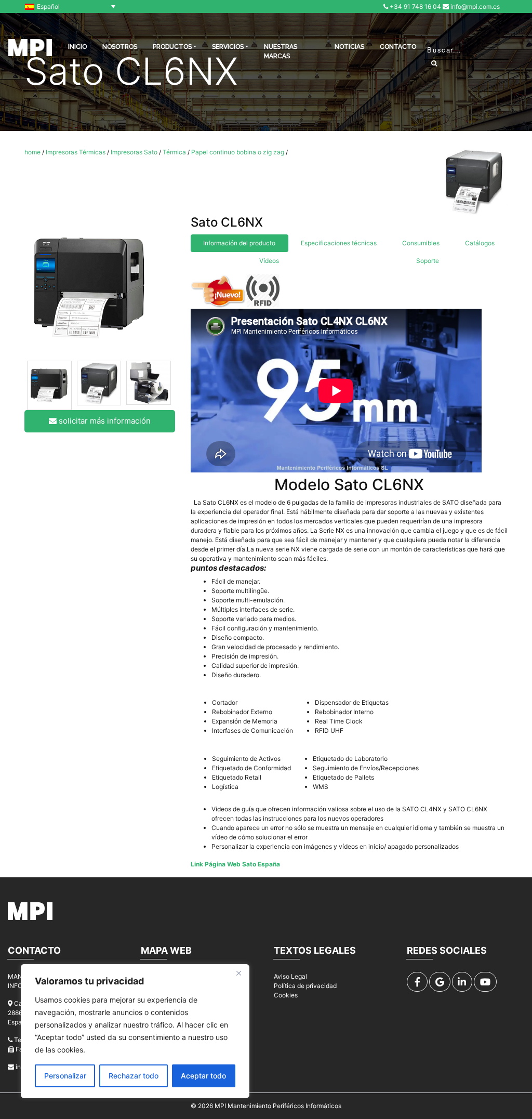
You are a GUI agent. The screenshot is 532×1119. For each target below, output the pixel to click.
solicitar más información (104, 421)
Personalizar (65, 1075)
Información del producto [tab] (239, 243)
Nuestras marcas (280, 51)
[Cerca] (238, 973)
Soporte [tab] (427, 261)
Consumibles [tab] (421, 243)
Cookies (286, 995)
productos (172, 46)
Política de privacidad (305, 986)
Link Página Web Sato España (235, 864)
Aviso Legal (290, 976)
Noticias (349, 46)
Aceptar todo (203, 1075)
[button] (72, 6)
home (32, 152)
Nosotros (119, 46)
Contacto (398, 46)
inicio (77, 46)
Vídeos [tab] (269, 261)
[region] (135, 1031)
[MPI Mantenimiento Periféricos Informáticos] (30, 47)
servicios (228, 46)
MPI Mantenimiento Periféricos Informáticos (278, 1106)
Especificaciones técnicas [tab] (339, 243)
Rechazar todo (133, 1075)
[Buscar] (434, 63)
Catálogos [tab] (480, 243)
